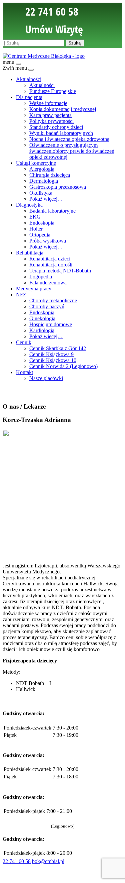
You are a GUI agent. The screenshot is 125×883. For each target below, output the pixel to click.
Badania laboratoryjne (52, 211)
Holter (36, 229)
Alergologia (41, 169)
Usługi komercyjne (36, 163)
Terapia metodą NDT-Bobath (60, 270)
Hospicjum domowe (50, 324)
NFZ (21, 294)
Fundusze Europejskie (52, 91)
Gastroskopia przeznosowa (57, 187)
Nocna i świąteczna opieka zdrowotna (69, 139)
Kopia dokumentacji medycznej (62, 109)
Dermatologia (43, 181)
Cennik (23, 342)
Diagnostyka (29, 205)
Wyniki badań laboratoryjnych (61, 133)
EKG (35, 217)
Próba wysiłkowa (47, 241)
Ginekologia (42, 318)
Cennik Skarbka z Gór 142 (57, 348)
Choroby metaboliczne (53, 300)
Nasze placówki (46, 378)
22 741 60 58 (17, 861)
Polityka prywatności (51, 121)
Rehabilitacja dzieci (49, 258)
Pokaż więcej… (46, 199)
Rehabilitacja (29, 252)
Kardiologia (41, 330)
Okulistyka (40, 193)
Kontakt (24, 372)
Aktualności (28, 79)
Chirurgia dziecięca (49, 175)
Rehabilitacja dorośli (50, 264)
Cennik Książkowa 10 (52, 360)
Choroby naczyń (46, 306)
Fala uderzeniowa (48, 282)
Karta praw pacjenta (50, 115)
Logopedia (40, 276)
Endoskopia (41, 223)
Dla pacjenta (29, 97)
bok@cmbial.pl (48, 861)
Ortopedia (39, 235)
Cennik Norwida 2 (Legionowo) (63, 366)
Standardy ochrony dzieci (56, 127)
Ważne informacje (48, 103)
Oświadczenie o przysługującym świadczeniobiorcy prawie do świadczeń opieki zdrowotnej (71, 151)
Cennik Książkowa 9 (51, 354)
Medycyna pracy (33, 288)
